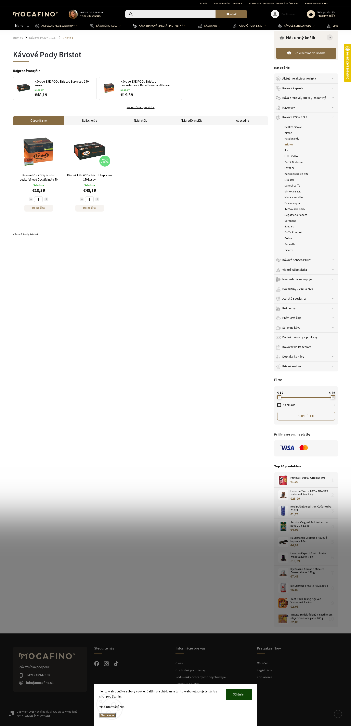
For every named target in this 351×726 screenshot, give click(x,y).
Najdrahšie (140, 121)
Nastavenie (107, 715)
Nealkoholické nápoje (297, 279)
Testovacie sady (295, 209)
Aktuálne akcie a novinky (299, 78)
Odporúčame (38, 121)
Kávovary (288, 107)
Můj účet (262, 663)
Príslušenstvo (291, 366)
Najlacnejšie (89, 121)
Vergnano (290, 221)
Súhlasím (238, 694)
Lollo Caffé (291, 156)
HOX (48, 715)
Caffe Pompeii (293, 232)
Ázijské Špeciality (294, 298)
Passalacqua (292, 203)
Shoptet (29, 715)
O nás (204, 3)
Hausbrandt (292, 139)
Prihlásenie (264, 677)
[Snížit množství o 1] (30, 199)
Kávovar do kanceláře (296, 347)
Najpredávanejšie (192, 121)
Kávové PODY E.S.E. (295, 117)
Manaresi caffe (294, 197)
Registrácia (264, 670)
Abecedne (242, 121)
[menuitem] (59, 26)
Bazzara (290, 227)
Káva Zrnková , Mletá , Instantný (304, 98)
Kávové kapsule (292, 88)
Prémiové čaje (291, 318)
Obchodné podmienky (228, 3)
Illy (286, 150)
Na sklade (309, 405)
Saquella (290, 244)
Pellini (288, 238)
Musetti (289, 180)
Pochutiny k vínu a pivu (297, 289)
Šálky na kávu (291, 327)
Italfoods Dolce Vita (297, 174)
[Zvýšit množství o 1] (46, 199)
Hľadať (231, 14)
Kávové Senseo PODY (296, 260)
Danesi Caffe (292, 186)
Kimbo (288, 133)
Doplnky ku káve (293, 356)
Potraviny (289, 308)
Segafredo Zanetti (296, 215)
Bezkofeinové (293, 127)
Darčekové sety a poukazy (299, 337)
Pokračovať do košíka (310, 53)
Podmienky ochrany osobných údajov (273, 3)
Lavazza (290, 168)
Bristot (289, 145)
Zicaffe (289, 250)
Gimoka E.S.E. (293, 192)
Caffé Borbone (294, 162)
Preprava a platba (316, 3)
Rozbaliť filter (306, 416)
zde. (122, 707)
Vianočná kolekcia (294, 269)
